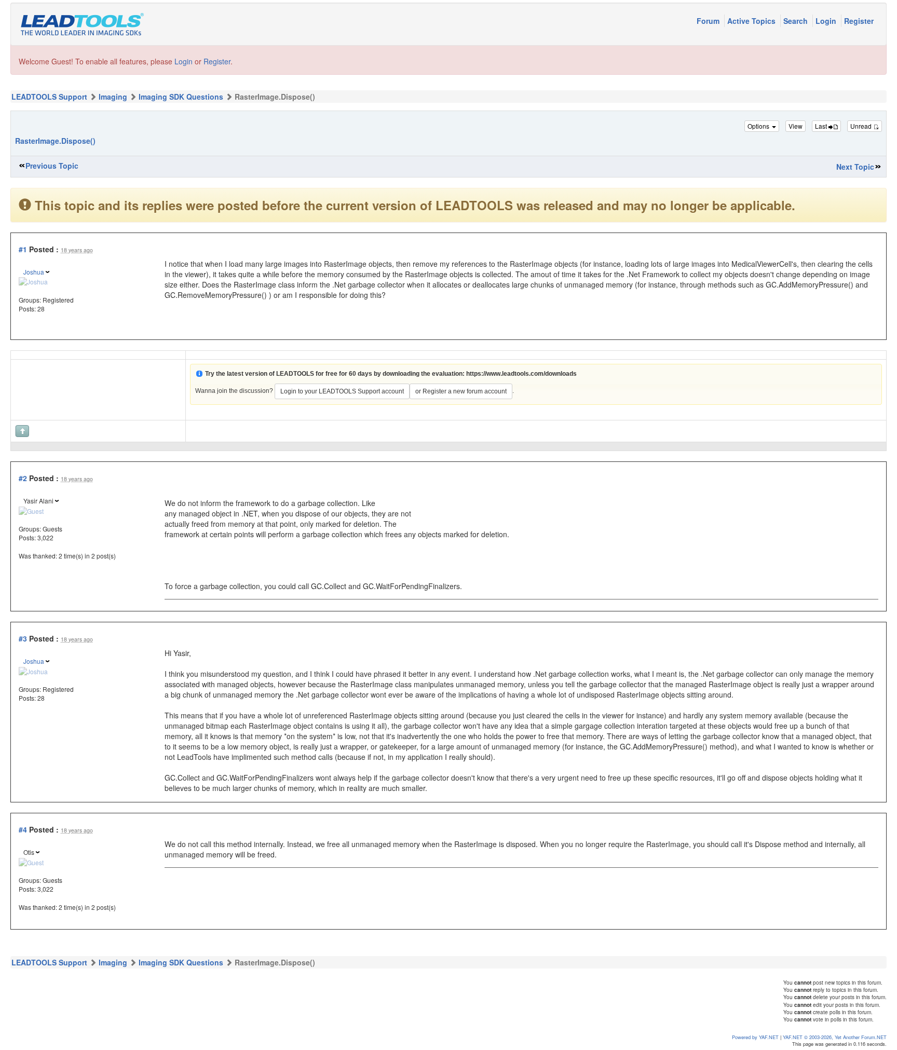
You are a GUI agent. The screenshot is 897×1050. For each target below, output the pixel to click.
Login (827, 21)
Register (859, 21)
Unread (861, 125)
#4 (23, 829)
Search (796, 21)
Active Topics (752, 21)
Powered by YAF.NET (755, 1037)
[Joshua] (33, 280)
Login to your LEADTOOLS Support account (342, 391)
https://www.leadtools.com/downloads (521, 373)
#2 (23, 478)
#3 (23, 638)
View (796, 125)
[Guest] (31, 510)
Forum (709, 21)
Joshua (33, 271)
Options (759, 125)
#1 (23, 249)
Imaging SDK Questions (181, 96)
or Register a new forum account (461, 391)
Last (821, 125)
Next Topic (855, 166)
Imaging (113, 96)
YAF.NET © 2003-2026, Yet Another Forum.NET (835, 1037)
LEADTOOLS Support (49, 96)
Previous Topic (51, 165)
